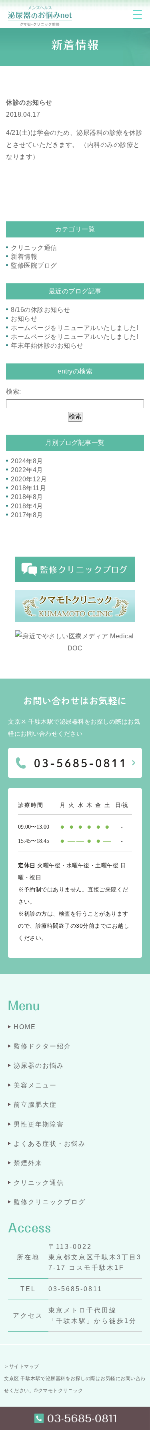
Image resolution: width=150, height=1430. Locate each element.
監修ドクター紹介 (42, 1046)
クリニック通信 (34, 247)
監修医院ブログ (34, 265)
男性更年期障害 (39, 1124)
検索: (13, 391)
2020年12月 (29, 479)
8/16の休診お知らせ (40, 309)
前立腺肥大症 (35, 1104)
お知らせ (24, 318)
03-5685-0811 (75, 1289)
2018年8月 (27, 496)
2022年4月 (27, 469)
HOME (25, 1026)
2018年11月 (28, 488)
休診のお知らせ (29, 102)
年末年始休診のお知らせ (47, 345)
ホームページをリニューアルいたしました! (74, 327)
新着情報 (24, 256)
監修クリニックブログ (50, 1202)
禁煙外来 (28, 1163)
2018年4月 (27, 506)
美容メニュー (35, 1085)
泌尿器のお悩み (39, 1065)
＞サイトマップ (21, 1366)
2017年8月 (27, 515)
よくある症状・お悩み (50, 1143)
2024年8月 (27, 461)
